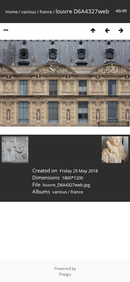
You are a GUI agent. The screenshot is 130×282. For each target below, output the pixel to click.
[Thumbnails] (93, 30)
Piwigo (65, 274)
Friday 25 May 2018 (79, 171)
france (46, 12)
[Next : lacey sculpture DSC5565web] (121, 30)
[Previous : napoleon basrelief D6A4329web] (107, 30)
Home (11, 12)
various (28, 12)
